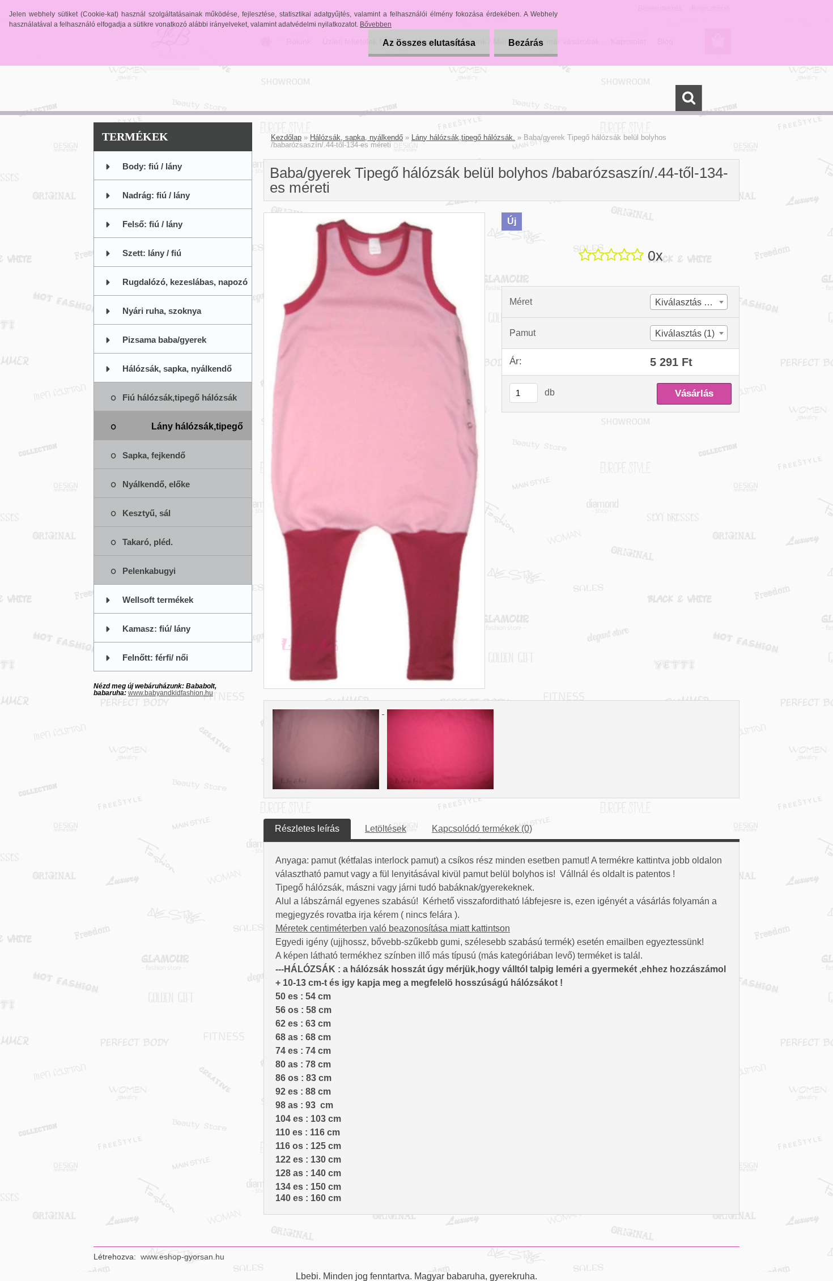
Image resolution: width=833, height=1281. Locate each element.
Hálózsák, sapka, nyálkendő (356, 137)
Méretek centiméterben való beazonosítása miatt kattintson (392, 928)
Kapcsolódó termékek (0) (482, 828)
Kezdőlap (286, 137)
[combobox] (689, 302)
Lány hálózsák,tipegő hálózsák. (463, 137)
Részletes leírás (307, 828)
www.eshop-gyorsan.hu (182, 1256)
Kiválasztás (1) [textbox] (685, 333)
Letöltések (385, 828)
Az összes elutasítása (428, 43)
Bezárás (525, 43)
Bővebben (376, 24)
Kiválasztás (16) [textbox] (687, 302)
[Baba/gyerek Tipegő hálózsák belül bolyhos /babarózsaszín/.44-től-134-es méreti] (374, 217)
